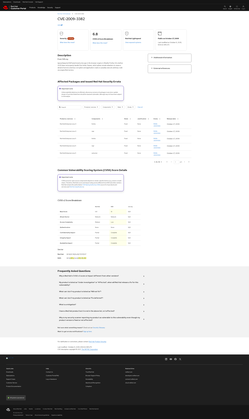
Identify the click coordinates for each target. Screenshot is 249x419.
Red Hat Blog (58, 409)
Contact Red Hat (47, 409)
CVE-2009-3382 (79, 14)
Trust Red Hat (90, 372)
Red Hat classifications (76, 187)
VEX (59, 25)
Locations (37, 409)
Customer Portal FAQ (52, 375)
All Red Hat (237, 9)
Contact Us (49, 372)
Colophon (89, 386)
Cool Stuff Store (82, 409)
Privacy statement (18, 415)
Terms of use (29, 415)
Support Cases (10, 379)
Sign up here (87, 331)
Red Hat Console (28, 2)
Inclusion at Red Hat (70, 409)
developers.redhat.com (132, 375)
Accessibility (89, 379)
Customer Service (11, 383)
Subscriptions (7, 2)
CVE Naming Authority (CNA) (91, 185)
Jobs (25, 409)
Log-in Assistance (51, 379)
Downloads (16, 2)
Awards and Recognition (93, 383)
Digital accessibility (56, 415)
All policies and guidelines (42, 415)
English (230, 9)
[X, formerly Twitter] (180, 360)
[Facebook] (175, 360)
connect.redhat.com (131, 379)
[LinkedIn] (166, 360)
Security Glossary (99, 328)
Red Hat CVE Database (64, 14)
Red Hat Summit (94, 409)
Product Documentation (13, 386)
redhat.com (128, 372)
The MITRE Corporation (89, 349)
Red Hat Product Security (97, 342)
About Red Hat (17, 409)
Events (31, 409)
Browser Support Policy (93, 375)
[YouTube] (171, 360)
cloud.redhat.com (130, 383)
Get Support (39, 2)
